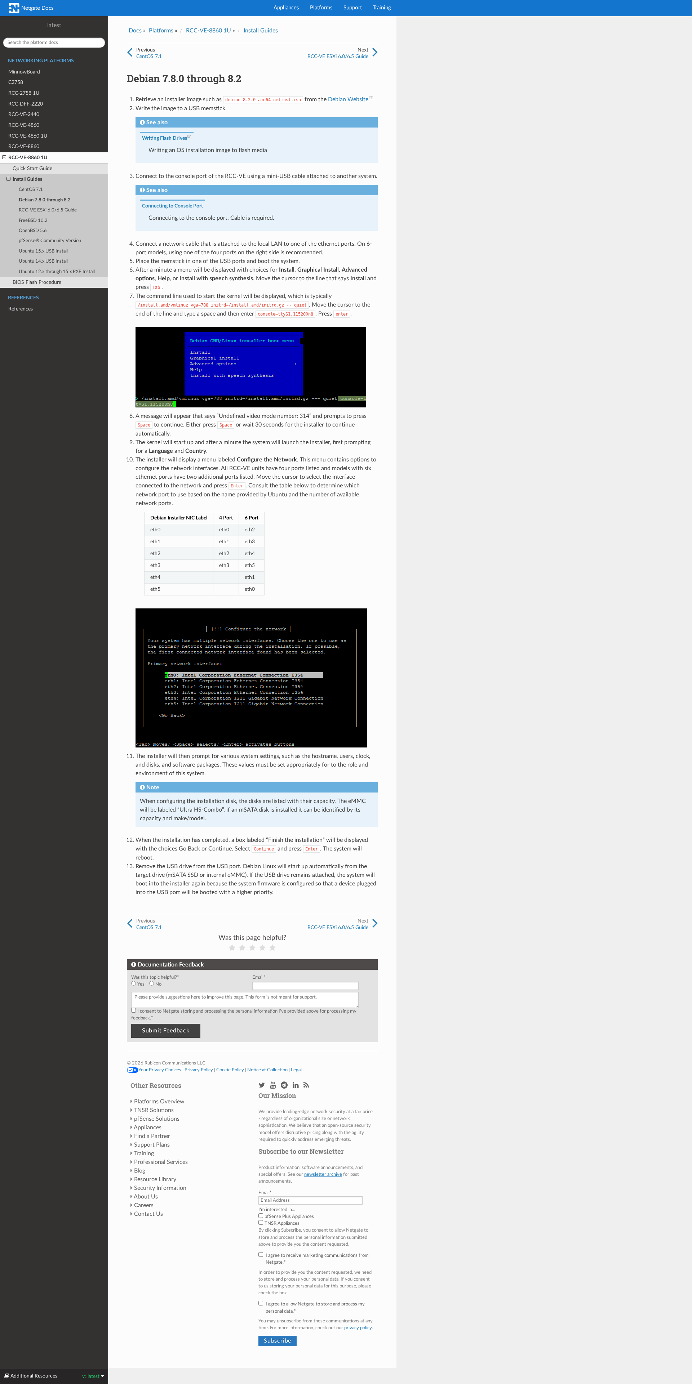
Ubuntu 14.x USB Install (43, 261)
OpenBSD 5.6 (33, 230)
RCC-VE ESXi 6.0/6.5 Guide (48, 210)
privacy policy (358, 1328)
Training (382, 7)
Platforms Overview (159, 1101)
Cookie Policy (230, 1070)
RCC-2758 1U (23, 93)
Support (352, 7)
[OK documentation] (252, 948)
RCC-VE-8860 (23, 146)
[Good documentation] (262, 948)
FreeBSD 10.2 (33, 220)
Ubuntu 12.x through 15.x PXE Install (57, 271)
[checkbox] (190, 984)
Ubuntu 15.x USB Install (43, 251)
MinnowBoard (24, 72)
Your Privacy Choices (159, 1070)
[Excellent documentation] (272, 948)
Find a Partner (152, 1136)
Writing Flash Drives (164, 138)
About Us (146, 1197)
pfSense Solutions (156, 1119)
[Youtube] (273, 1085)
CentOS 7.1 (31, 189)
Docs (135, 31)
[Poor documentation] (242, 948)
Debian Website (348, 99)
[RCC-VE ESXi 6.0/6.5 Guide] (375, 52)
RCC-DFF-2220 (25, 104)
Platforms (321, 7)
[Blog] (306, 1085)
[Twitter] (261, 1085)
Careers (144, 1205)
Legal (296, 1070)
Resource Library (155, 1179)
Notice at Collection (267, 1070)
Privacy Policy (199, 1070)
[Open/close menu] (4, 158)
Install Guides (27, 179)
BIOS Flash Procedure (37, 282)
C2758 (15, 82)
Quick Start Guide (32, 168)
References (20, 309)
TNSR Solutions (154, 1110)
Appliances (286, 7)
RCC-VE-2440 (23, 114)
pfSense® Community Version (50, 240)
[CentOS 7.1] (129, 52)
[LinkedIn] (295, 1085)
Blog (139, 1171)
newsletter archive (323, 1174)
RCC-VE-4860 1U (27, 136)
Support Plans (152, 1145)
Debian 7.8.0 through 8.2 (45, 200)
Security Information (160, 1188)
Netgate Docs (37, 8)
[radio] (140, 984)
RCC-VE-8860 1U (27, 157)
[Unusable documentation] (232, 948)
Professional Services (161, 1162)
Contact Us (148, 1214)
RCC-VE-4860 (23, 125)
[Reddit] (284, 1085)
